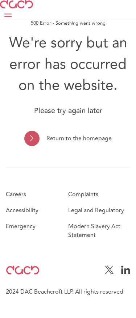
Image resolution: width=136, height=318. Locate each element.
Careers (16, 194)
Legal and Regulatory (96, 210)
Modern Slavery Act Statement (94, 230)
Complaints (83, 194)
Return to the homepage (79, 138)
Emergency (21, 226)
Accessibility (22, 210)
